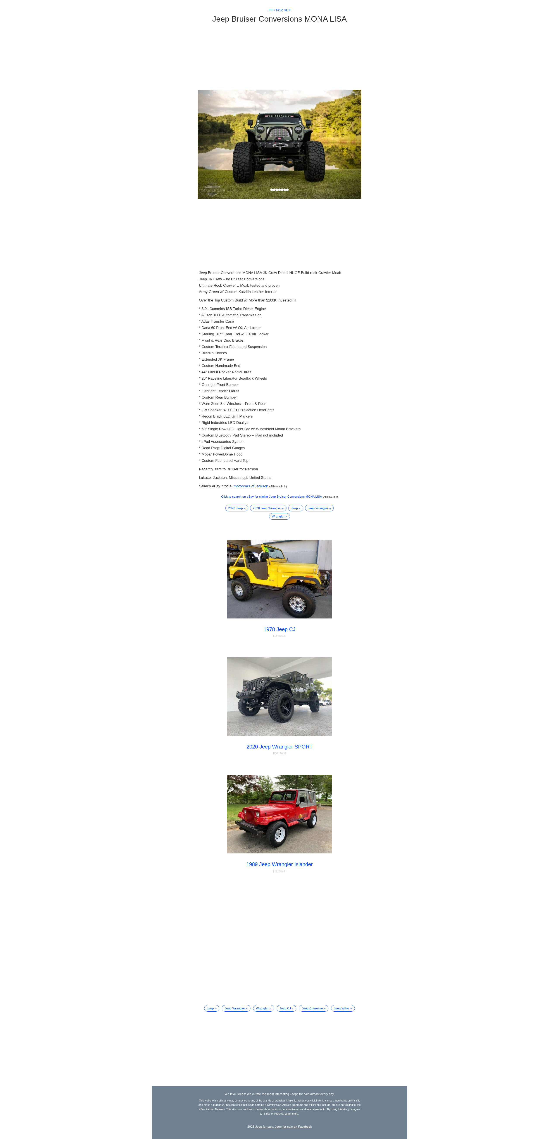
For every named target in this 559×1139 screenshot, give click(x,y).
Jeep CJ (285, 1008)
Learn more (291, 1113)
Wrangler (278, 516)
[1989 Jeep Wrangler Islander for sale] (279, 814)
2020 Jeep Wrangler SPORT (280, 747)
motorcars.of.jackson (251, 486)
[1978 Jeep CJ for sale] (279, 579)
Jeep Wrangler (318, 508)
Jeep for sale (279, 10)
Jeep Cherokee (312, 1008)
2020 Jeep (235, 508)
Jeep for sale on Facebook (293, 1126)
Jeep (294, 508)
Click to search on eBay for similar (271, 496)
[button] (210, 144)
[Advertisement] (279, 56)
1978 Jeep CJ (279, 629)
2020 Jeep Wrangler (267, 508)
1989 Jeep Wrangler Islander (279, 864)
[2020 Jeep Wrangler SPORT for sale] (279, 696)
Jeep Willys (341, 1008)
